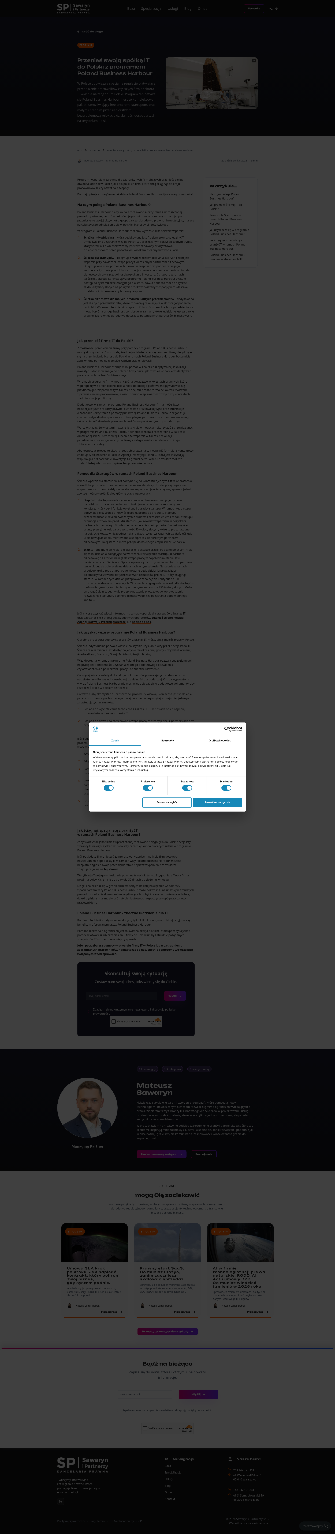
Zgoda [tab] (115, 740)
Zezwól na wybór (167, 802)
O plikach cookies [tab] (220, 740)
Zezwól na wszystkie (217, 802)
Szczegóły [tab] (167, 740)
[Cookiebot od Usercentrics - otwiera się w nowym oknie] (227, 729)
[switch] (148, 788)
